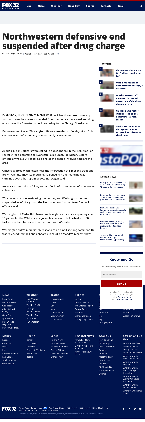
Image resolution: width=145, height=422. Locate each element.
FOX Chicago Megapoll (8, 323)
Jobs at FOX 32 (106, 360)
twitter (135, 409)
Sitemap (102, 373)
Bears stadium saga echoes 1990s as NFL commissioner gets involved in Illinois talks (113, 197)
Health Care (31, 353)
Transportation (57, 299)
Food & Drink (129, 309)
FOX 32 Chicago (8, 54)
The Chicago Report (84, 305)
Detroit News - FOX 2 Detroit (84, 347)
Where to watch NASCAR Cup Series (132, 357)
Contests (103, 353)
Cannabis (30, 346)
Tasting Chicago (58, 350)
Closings (30, 308)
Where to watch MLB (133, 352)
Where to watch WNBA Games (130, 386)
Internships (104, 363)
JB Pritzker (79, 312)
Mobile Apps (104, 343)
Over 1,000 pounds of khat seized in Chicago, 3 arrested (129, 85)
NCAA (19, 54)
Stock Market (8, 363)
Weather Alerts (33, 305)
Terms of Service (123, 299)
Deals (5, 346)
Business (6, 340)
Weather (32, 295)
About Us (105, 336)
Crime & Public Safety (9, 310)
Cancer (29, 340)
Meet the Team (106, 356)
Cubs (101, 309)
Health (30, 336)
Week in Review (58, 343)
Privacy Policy (124, 297)
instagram (129, 409)
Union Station (57, 319)
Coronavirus (32, 343)
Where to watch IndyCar (130, 363)
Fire (100, 316)
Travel (53, 302)
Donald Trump (81, 309)
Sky (100, 319)
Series (54, 336)
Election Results (82, 302)
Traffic (55, 295)
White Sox (103, 312)
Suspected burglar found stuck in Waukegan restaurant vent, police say (112, 237)
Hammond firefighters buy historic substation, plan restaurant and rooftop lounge (112, 224)
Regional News (84, 336)
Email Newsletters (107, 346)
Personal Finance (10, 353)
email (140, 409)
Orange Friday (57, 356)
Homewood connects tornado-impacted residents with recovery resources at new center (113, 211)
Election (78, 299)
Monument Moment (60, 353)
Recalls (29, 356)
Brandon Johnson (83, 316)
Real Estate (7, 356)
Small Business (9, 360)
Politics (79, 295)
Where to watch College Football (130, 348)
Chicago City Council (84, 319)
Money (6, 336)
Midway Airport (57, 316)
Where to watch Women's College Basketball (131, 379)
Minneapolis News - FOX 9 (84, 353)
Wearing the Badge (59, 346)
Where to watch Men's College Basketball (130, 370)
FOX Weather (32, 321)
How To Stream (106, 340)
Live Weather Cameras (32, 300)
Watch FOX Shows (131, 316)
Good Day (7, 315)
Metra (53, 309)
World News (7, 305)
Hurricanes (31, 318)
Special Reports (9, 318)
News (5, 295)
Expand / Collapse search (141, 6)
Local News (7, 299)
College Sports (105, 322)
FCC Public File (105, 367)
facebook (123, 409)
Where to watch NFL (132, 343)
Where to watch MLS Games (132, 392)
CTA (52, 305)
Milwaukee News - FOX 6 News (83, 341)
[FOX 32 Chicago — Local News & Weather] (11, 6)
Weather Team (33, 311)
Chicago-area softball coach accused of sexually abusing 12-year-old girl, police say (113, 184)
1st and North (57, 340)
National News (9, 302)
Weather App (32, 315)
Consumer (7, 343)
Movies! (126, 312)
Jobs (4, 350)
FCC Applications (106, 370)
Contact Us (104, 350)
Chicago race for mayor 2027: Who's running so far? (128, 73)
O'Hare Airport (57, 312)
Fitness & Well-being (35, 350)
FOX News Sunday (10, 327)
